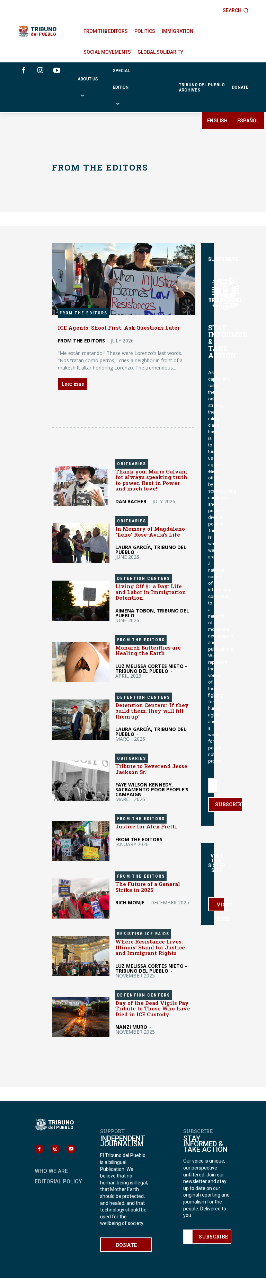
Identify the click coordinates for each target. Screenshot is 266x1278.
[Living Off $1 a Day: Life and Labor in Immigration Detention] (80, 601)
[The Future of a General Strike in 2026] (80, 898)
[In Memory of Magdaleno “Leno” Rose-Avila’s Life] (80, 543)
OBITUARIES (131, 463)
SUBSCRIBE (229, 804)
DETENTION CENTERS (143, 578)
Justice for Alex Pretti (146, 826)
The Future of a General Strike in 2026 (147, 886)
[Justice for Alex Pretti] (80, 841)
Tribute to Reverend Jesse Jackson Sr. (151, 769)
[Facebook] (23, 70)
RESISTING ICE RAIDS (143, 933)
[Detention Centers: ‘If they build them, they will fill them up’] (80, 719)
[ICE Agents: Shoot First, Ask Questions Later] (123, 279)
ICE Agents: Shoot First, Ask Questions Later (119, 327)
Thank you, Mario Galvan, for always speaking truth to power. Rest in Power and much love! (151, 480)
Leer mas (72, 384)
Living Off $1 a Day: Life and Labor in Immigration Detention (150, 592)
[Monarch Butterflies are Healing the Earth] (80, 662)
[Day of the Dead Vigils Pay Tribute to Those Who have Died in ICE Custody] (80, 1017)
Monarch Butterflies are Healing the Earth (148, 650)
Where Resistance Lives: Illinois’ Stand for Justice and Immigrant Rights (150, 947)
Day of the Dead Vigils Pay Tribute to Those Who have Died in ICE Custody (152, 1008)
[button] (236, 10)
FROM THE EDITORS (83, 313)
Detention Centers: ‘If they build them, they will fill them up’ (152, 711)
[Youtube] (57, 70)
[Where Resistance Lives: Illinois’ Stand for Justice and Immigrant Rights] (80, 956)
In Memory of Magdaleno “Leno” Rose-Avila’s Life (150, 531)
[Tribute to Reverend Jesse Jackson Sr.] (80, 780)
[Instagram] (40, 70)
